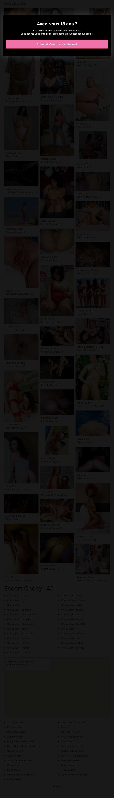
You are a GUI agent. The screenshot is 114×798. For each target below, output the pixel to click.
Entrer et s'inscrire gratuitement (57, 44)
